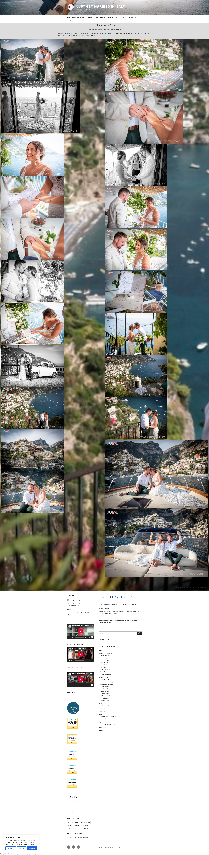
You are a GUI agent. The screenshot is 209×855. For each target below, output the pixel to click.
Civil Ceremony (104, 662)
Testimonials (110, 17)
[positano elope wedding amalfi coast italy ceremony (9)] (156, 249)
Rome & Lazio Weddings (106, 682)
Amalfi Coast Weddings (106, 684)
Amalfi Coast (85, 822)
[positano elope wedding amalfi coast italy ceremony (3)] (156, 118)
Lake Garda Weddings (106, 700)
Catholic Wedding (105, 669)
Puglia (70, 825)
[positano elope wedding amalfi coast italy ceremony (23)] (156, 543)
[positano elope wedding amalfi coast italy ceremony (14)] (52, 366)
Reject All (21, 848)
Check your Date (132, 17)
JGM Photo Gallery (105, 705)
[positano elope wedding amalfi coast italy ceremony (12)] (52, 323)
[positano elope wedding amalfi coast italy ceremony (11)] (156, 292)
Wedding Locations (92, 17)
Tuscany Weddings (105, 693)
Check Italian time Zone (73, 605)
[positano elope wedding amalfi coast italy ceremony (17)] (156, 418)
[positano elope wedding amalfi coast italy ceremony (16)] (52, 408)
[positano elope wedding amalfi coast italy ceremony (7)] (156, 207)
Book (68, 612)
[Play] (69, 637)
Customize (10, 848)
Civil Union (103, 667)
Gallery (102, 17)
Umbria (79, 828)
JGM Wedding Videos (106, 708)
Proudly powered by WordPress (112, 847)
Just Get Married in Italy (101, 6)
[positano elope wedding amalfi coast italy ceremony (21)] (52, 492)
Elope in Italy (103, 658)
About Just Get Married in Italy (108, 716)
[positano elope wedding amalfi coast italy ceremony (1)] (156, 65)
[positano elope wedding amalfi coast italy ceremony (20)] (156, 474)
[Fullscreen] (92, 637)
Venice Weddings (105, 679)
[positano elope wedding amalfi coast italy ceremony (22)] (52, 60)
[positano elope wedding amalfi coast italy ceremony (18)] (52, 450)
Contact (69, 20)
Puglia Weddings (104, 691)
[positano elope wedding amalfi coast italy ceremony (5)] (156, 165)
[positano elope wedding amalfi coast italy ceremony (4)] (52, 155)
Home (68, 17)
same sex (86, 825)
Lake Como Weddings (106, 688)
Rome (78, 825)
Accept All (32, 848)
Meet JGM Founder (105, 718)
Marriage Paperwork (105, 660)
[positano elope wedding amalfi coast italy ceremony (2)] (52, 107)
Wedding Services (105, 655)
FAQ (123, 17)
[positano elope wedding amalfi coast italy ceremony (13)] (156, 334)
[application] (80, 631)
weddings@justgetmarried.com (75, 811)
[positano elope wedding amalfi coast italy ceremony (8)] (52, 239)
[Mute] (89, 637)
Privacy (101, 847)
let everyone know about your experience (78, 837)
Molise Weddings (104, 698)
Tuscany (71, 828)
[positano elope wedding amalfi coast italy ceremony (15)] (156, 376)
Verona (86, 828)
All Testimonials (73, 822)
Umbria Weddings (105, 695)
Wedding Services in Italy (78, 17)
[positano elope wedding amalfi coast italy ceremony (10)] (52, 281)
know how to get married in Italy (108, 724)
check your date (71, 695)
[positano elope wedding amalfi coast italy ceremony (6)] (52, 197)
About (117, 17)
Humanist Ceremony (105, 665)
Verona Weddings (105, 686)
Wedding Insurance (105, 674)
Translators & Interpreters (107, 671)
